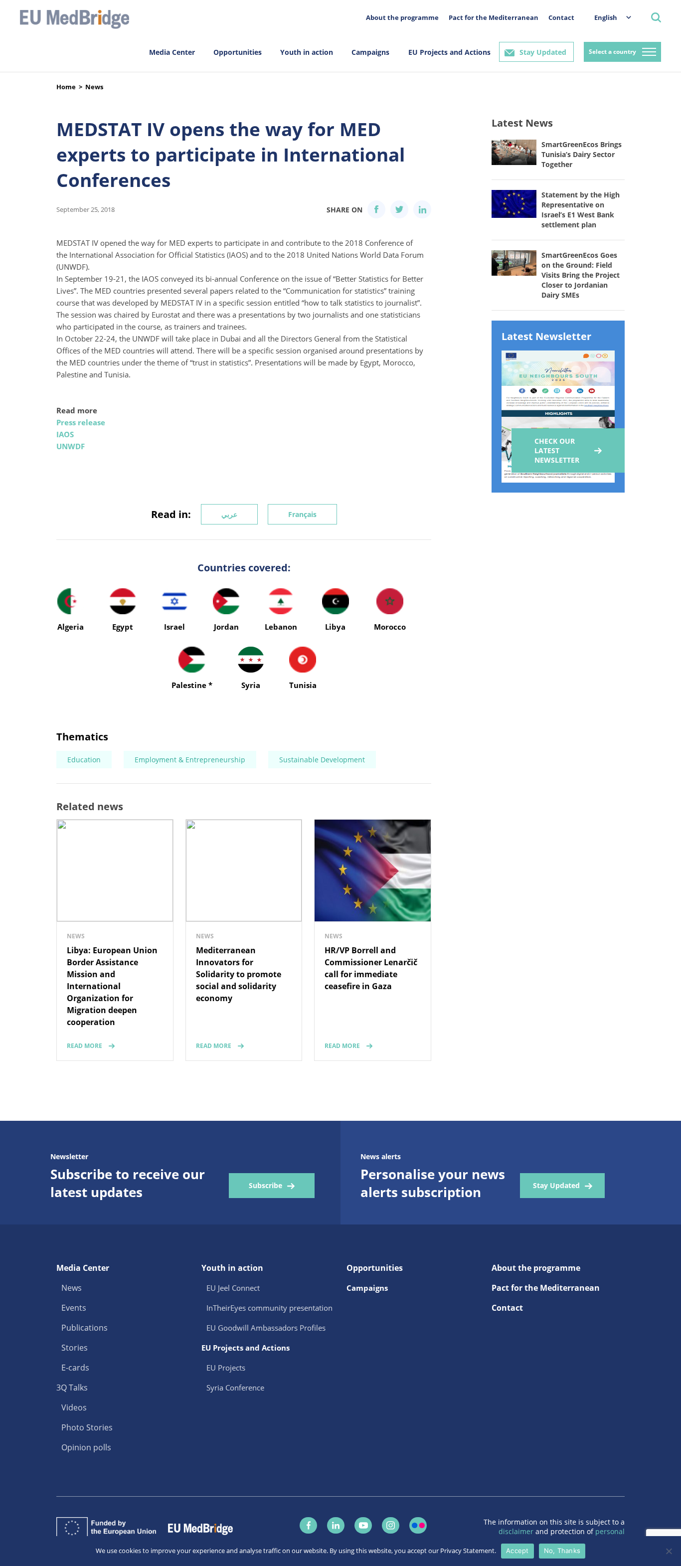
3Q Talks (72, 1387)
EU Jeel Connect (233, 1288)
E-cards (75, 1367)
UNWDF (70, 446)
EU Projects (225, 1368)
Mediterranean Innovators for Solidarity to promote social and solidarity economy (238, 974)
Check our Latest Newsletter (556, 450)
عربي (229, 514)
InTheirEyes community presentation (269, 1308)
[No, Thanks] (669, 1551)
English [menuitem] (605, 17)
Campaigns (370, 52)
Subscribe (265, 1185)
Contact (561, 17)
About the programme (402, 17)
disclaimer (517, 1531)
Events (73, 1307)
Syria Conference (235, 1387)
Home (66, 86)
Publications (84, 1327)
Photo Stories (87, 1427)
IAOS (65, 434)
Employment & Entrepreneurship (190, 759)
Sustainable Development (322, 759)
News (94, 86)
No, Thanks (562, 1551)
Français (302, 514)
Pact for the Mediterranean (493, 17)
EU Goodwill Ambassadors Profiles (266, 1328)
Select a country (612, 51)
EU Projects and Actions (449, 52)
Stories (74, 1347)
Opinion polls (86, 1447)
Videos (74, 1407)
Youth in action (306, 52)
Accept (517, 1551)
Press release (80, 422)
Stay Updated (542, 52)
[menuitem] (607, 17)
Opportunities (237, 52)
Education (84, 759)
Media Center (172, 52)
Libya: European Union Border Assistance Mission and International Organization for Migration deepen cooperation (112, 986)
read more (84, 1046)
